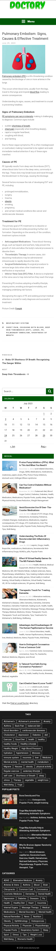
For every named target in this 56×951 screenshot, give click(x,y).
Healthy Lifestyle (28, 744)
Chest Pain (12, 327)
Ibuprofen (6, 548)
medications (47, 472)
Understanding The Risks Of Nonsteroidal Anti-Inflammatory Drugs (34, 539)
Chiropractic (9, 889)
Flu (36, 654)
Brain (45, 885)
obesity (8, 201)
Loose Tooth (24, 693)
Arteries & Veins (11, 885)
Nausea (18, 766)
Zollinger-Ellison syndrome (25, 478)
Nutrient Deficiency (28, 861)
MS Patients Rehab (22, 571)
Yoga (19, 784)
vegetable (14, 676)
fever (32, 654)
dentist (28, 690)
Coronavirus (48, 651)
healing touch (34, 606)
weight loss (43, 780)
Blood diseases (37, 852)
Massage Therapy (38, 609)
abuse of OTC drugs (39, 514)
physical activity (43, 766)
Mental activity (10, 762)
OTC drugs (19, 523)
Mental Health (45, 912)
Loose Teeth (43, 690)
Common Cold (36, 651)
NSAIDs (22, 551)
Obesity (7, 921)
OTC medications (32, 523)
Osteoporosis (39, 800)
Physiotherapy (8, 574)
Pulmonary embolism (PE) (14, 76)
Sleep (45, 930)
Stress (28, 612)
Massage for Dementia (20, 609)
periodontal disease (22, 696)
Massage (6, 609)
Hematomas (41, 858)
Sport (6, 934)
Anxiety (47, 721)
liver (3, 638)
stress (7, 780)
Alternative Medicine (27, 600)
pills (22, 526)
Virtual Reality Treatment (41, 580)
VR (3, 583)
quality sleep (41, 497)
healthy (41, 739)
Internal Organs (11, 907)
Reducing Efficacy (44, 526)
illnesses (48, 634)
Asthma (7, 726)
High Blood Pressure (31, 748)
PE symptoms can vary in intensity (17, 116)
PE (42, 330)
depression (23, 735)
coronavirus (24, 654)
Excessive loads (38, 855)
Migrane (21, 657)
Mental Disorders (27, 912)
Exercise (8, 739)
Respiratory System (17, 323)
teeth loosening (38, 696)
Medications (36, 472)
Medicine (6, 571)
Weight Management (39, 500)
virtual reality (7, 577)
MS (12, 571)
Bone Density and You (29, 795)
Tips (4, 529)
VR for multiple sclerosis (15, 583)
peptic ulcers (17, 475)
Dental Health (44, 894)
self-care (8, 775)
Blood (36, 885)
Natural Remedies (12, 916)
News (48, 571)
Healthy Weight (11, 748)
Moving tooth (43, 693)
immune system (11, 757)
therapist (23, 867)
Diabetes (35, 494)
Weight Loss (36, 934)
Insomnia (41, 903)
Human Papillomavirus (34, 634)
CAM (22, 603)
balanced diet (41, 491)
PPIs (25, 475)
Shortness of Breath (25, 775)
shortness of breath (21, 126)
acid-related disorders (44, 469)
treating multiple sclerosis (41, 574)
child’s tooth (37, 687)
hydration (8, 753)
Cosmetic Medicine (13, 894)
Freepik (18, 308)
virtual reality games (21, 577)
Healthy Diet (19, 903)
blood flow (34, 92)
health (49, 606)
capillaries (24, 855)
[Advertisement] (28, 14)
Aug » (43, 446)
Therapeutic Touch (39, 612)
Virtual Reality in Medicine (19, 580)
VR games (30, 583)
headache (42, 654)
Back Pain (19, 726)
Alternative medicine (41, 596)
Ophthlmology (21, 921)
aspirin (34, 545)
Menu (31, 21)
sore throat (30, 657)
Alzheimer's (9, 721)
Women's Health (25, 939)
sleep (41, 775)
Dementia (28, 603)
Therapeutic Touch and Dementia (15, 615)
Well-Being (11, 529)
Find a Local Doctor (19, 703)
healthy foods (38, 673)
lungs (36, 330)
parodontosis (7, 696)
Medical (42, 565)
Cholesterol (9, 735)
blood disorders (37, 631)
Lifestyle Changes (9, 520)
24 (5, 435)
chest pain (9, 129)
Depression (9, 898)
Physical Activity (11, 925)
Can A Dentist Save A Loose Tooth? (36, 683)
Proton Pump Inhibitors (37, 475)
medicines (6, 475)
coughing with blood (32, 327)
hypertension (22, 753)
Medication (6, 497)
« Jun (12, 446)
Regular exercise (11, 771)
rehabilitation (20, 574)
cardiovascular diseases (33, 730)
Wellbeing (26, 618)
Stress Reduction (23, 500)
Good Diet (20, 739)
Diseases (34, 898)
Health (50, 494)
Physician (43, 861)
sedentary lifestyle (31, 771)
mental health (27, 762)
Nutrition (37, 916)
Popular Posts (29, 497)
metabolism (43, 762)
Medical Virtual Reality (38, 568)
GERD (27, 472)
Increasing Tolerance (38, 517)
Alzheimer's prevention (29, 721)
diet (20, 673)
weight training (41, 803)
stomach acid (7, 478)
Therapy (17, 780)
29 (44, 435)
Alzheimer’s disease (10, 603)
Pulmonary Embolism (18, 333)
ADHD (6, 880)
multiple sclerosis (38, 571)
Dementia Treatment (20, 606)
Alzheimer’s (42, 600)
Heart (31, 903)
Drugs (21, 472)
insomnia (27, 757)
